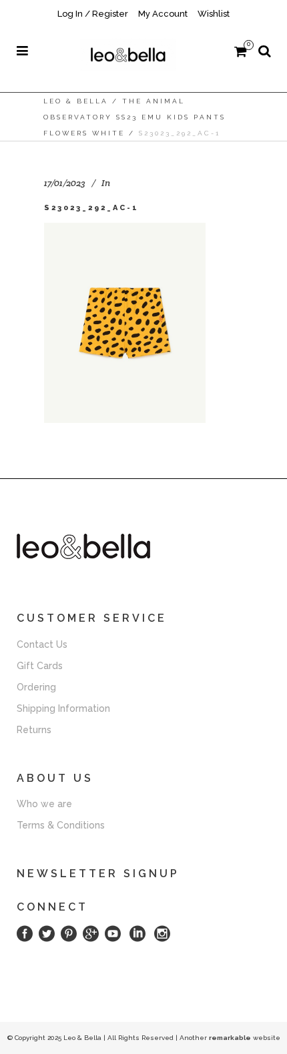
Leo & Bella (75, 101)
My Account (163, 14)
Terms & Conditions (61, 825)
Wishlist (214, 14)
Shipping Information (63, 708)
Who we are (44, 804)
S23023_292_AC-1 (91, 207)
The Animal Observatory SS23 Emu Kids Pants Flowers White (134, 117)
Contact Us (42, 644)
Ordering (36, 687)
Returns (34, 729)
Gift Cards (40, 665)
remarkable (230, 1037)
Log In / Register (92, 14)
